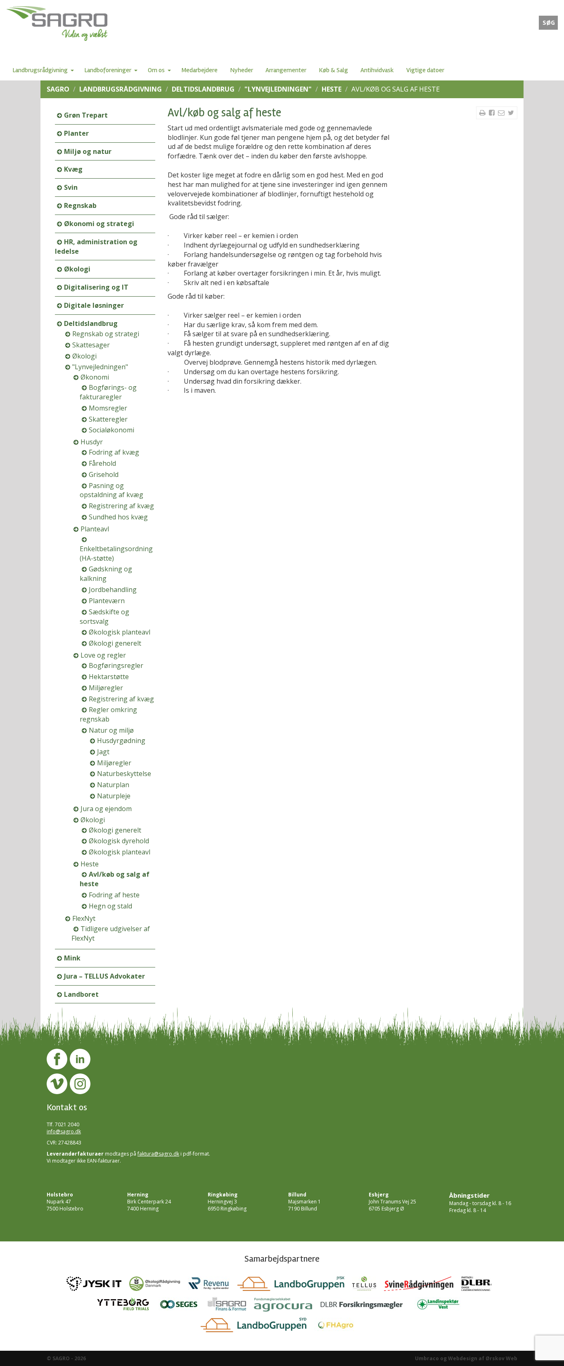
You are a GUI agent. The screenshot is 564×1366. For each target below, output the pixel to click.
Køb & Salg (333, 70)
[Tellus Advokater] (368, 1286)
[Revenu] (212, 1286)
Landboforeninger (107, 70)
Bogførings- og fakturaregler (108, 392)
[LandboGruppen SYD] (257, 1327)
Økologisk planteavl (119, 632)
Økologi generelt (115, 643)
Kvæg (73, 169)
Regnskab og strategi (105, 333)
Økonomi (95, 377)
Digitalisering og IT (96, 287)
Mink (72, 958)
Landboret (81, 994)
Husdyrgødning (121, 740)
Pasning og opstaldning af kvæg (111, 490)
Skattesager (91, 344)
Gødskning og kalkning (106, 573)
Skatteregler (108, 419)
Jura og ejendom (106, 808)
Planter (76, 133)
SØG (549, 23)
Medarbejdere (199, 70)
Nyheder (241, 70)
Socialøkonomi (111, 429)
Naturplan (113, 784)
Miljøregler (106, 687)
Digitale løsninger (94, 305)
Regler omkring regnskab (108, 714)
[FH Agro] (339, 1327)
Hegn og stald (110, 906)
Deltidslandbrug (203, 89)
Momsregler (108, 408)
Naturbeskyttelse (124, 773)
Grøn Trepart (86, 115)
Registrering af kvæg (121, 505)
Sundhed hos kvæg (118, 516)
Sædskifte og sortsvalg (104, 616)
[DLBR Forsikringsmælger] (367, 1306)
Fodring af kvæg (114, 452)
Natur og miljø (111, 730)
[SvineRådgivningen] (423, 1286)
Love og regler (103, 655)
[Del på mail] (502, 112)
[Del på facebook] (492, 112)
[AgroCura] (287, 1306)
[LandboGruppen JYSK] (294, 1286)
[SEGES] (183, 1306)
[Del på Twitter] (511, 112)
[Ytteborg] (127, 1306)
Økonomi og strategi (99, 223)
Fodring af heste (114, 894)
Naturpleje (113, 795)
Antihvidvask (377, 70)
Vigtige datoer (425, 70)
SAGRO (58, 89)
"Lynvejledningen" (278, 89)
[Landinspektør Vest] (442, 1306)
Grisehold (103, 474)
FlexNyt (83, 918)
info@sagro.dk (64, 1131)
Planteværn (107, 600)
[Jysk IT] (97, 1286)
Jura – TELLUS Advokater (104, 976)
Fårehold (102, 463)
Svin (71, 187)
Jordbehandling (113, 589)
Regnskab (80, 205)
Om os (156, 70)
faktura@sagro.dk (158, 1153)
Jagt (103, 751)
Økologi (77, 269)
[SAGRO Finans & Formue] (231, 1306)
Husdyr (92, 441)
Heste (331, 89)
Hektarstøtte (109, 676)
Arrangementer (285, 70)
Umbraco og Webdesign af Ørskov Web (466, 1358)
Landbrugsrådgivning (40, 70)
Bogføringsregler (116, 665)
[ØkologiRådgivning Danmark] (158, 1286)
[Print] (483, 112)
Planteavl (95, 528)
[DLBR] (480, 1286)
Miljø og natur (87, 151)
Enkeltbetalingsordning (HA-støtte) (116, 553)
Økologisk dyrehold (119, 840)
